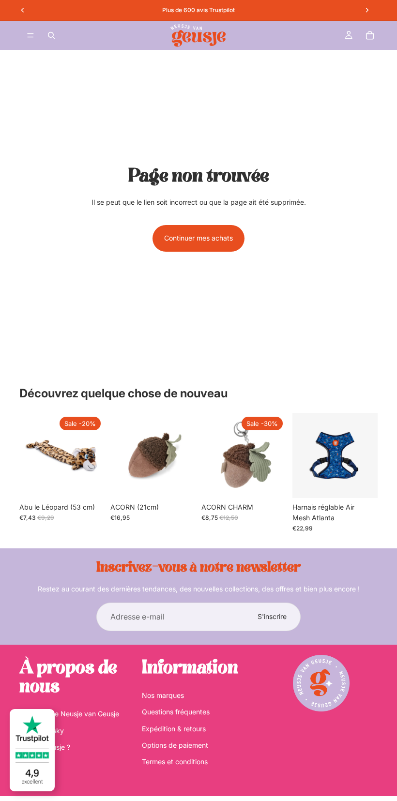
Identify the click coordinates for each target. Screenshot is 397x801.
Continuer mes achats (198, 238)
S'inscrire (272, 616)
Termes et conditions (175, 761)
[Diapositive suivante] (367, 455)
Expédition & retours (174, 729)
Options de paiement (175, 745)
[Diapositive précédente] (303, 455)
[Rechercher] (51, 35)
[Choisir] (362, 483)
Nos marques (163, 695)
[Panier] (370, 35)
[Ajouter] (89, 483)
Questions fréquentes (176, 712)
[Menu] (30, 35)
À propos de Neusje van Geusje (69, 714)
